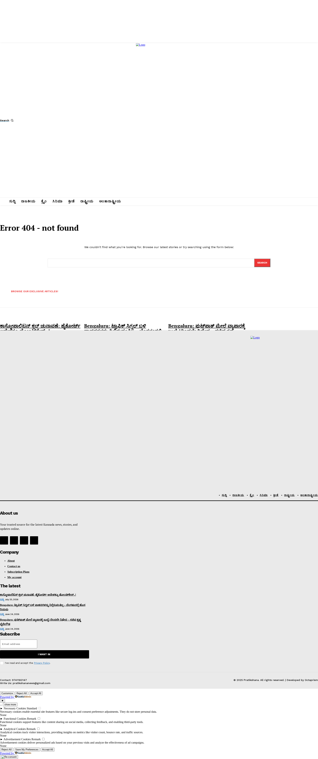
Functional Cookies (15, 718)
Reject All (22, 693)
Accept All (35, 693)
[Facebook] (4, 540)
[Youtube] (34, 540)
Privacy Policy (42, 663)
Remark (31, 718)
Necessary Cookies (15, 708)
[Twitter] (24, 540)
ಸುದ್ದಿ (2, 599)
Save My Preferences (26, 749)
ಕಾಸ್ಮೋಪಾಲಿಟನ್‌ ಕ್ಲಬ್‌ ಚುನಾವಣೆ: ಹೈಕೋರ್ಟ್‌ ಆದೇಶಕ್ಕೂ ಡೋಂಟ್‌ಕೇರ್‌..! (40, 328)
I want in (44, 654)
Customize (7, 693)
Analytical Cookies (14, 729)
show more (10, 704)
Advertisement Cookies (17, 739)
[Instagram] (14, 540)
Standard (32, 708)
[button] (7, 120)
